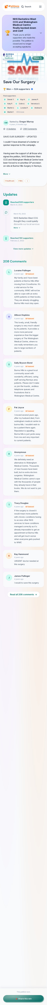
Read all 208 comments (23, 594)
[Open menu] (40, 7)
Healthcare (9, 58)
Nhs (20, 181)
